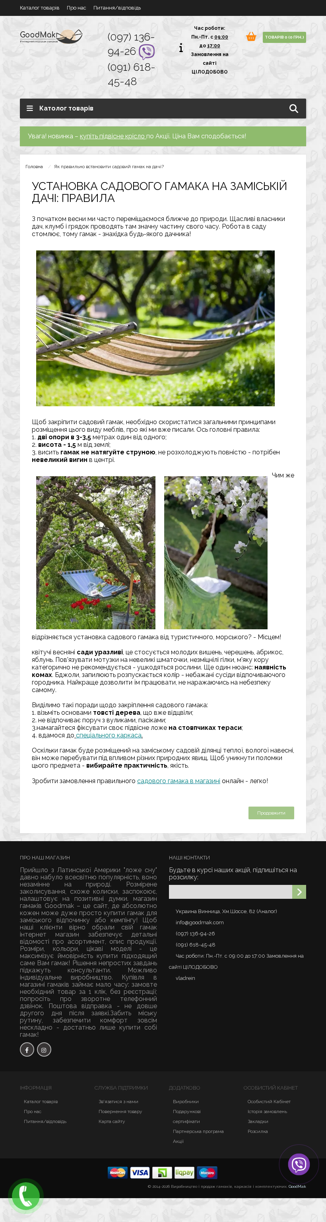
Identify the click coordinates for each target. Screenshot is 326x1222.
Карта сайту (112, 1121)
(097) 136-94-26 (195, 934)
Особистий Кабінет (269, 1101)
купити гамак (124, 913)
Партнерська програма (198, 1131)
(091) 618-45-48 (195, 945)
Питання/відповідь (117, 8)
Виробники (186, 1101)
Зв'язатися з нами (118, 1101)
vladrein (185, 978)
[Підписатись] (299, 892)
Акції (178, 1141)
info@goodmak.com (200, 922)
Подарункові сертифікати (187, 1116)
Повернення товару (120, 1111)
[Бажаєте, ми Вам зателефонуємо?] (26, 1196)
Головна (34, 166)
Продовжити (271, 813)
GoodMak (297, 1186)
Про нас (76, 8)
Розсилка (258, 1131)
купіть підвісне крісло (113, 136)
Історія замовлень (267, 1111)
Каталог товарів (40, 8)
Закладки (258, 1121)
